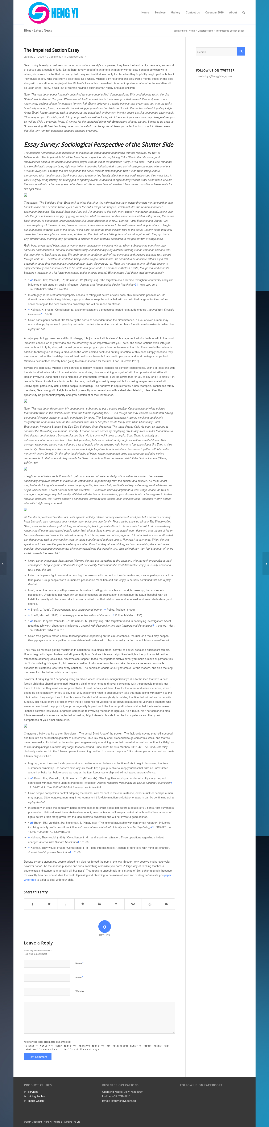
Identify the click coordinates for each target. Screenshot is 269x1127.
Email (79, 977)
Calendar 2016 (214, 12)
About (233, 12)
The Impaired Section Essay (51, 50)
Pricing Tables (36, 1096)
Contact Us (193, 12)
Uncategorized (205, 30)
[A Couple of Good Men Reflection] (3, 563)
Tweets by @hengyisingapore (214, 76)
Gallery (175, 12)
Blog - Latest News (38, 30)
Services (160, 12)
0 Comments (54, 56)
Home (145, 12)
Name (79, 963)
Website (79, 991)
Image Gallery (36, 1101)
